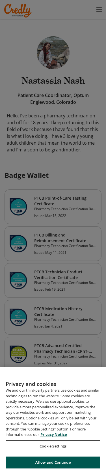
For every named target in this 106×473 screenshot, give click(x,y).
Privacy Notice (53, 434)
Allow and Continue (52, 462)
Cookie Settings (53, 446)
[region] (53, 420)
